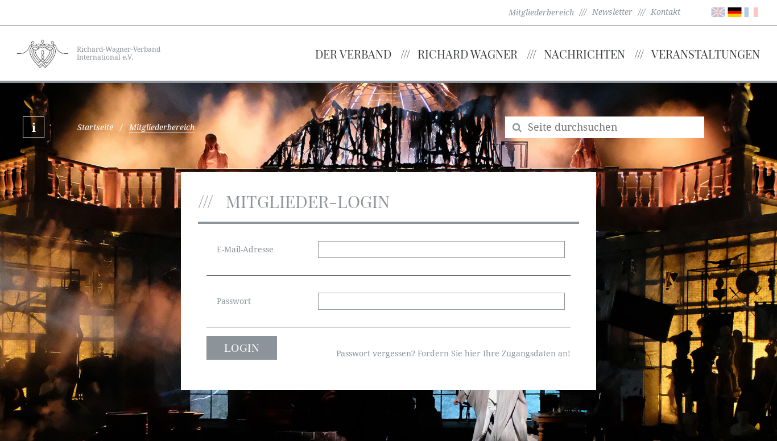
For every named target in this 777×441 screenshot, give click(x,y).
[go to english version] (718, 11)
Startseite (95, 127)
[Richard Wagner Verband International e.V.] (42, 52)
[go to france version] (751, 11)
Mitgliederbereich (541, 12)
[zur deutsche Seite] (735, 11)
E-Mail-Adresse (245, 249)
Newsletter (612, 11)
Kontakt (665, 11)
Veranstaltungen (705, 53)
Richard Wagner (468, 53)
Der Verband (353, 53)
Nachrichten (584, 53)
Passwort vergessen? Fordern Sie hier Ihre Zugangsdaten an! (453, 353)
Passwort (234, 301)
